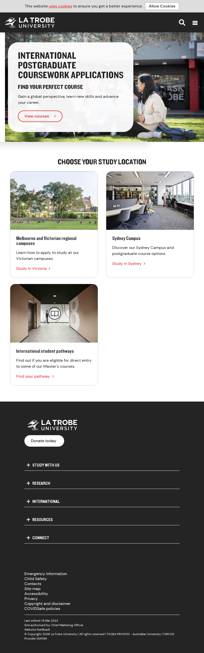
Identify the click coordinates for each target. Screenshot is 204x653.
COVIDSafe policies (42, 608)
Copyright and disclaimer (47, 603)
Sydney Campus (150, 225)
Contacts (32, 583)
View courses (36, 116)
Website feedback (37, 630)
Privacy (31, 598)
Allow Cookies (162, 6)
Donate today (43, 440)
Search (182, 22)
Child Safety (35, 578)
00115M (42, 639)
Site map (32, 588)
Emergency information (45, 573)
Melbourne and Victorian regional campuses (54, 225)
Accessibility (36, 593)
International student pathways (54, 334)
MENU (195, 23)
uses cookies (60, 6)
